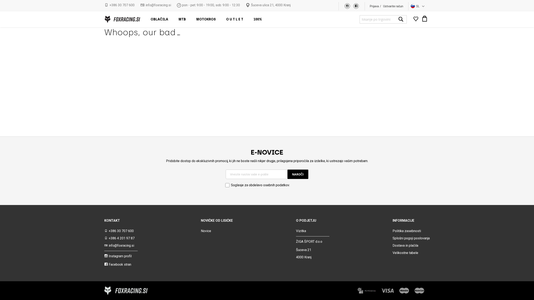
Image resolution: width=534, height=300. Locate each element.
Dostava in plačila (405, 246)
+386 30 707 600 (122, 5)
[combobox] (383, 19)
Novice (206, 231)
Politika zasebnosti (407, 231)
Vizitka (301, 231)
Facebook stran (120, 264)
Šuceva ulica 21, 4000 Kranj (271, 5)
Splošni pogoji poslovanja (411, 238)
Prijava (374, 6)
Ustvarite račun (393, 6)
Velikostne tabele (405, 253)
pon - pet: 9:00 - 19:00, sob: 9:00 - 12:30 (211, 5)
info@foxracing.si (158, 5)
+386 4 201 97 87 (122, 238)
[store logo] (122, 19)
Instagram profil (120, 256)
